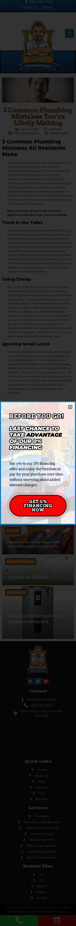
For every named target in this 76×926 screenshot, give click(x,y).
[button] (70, 407)
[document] (38, 463)
